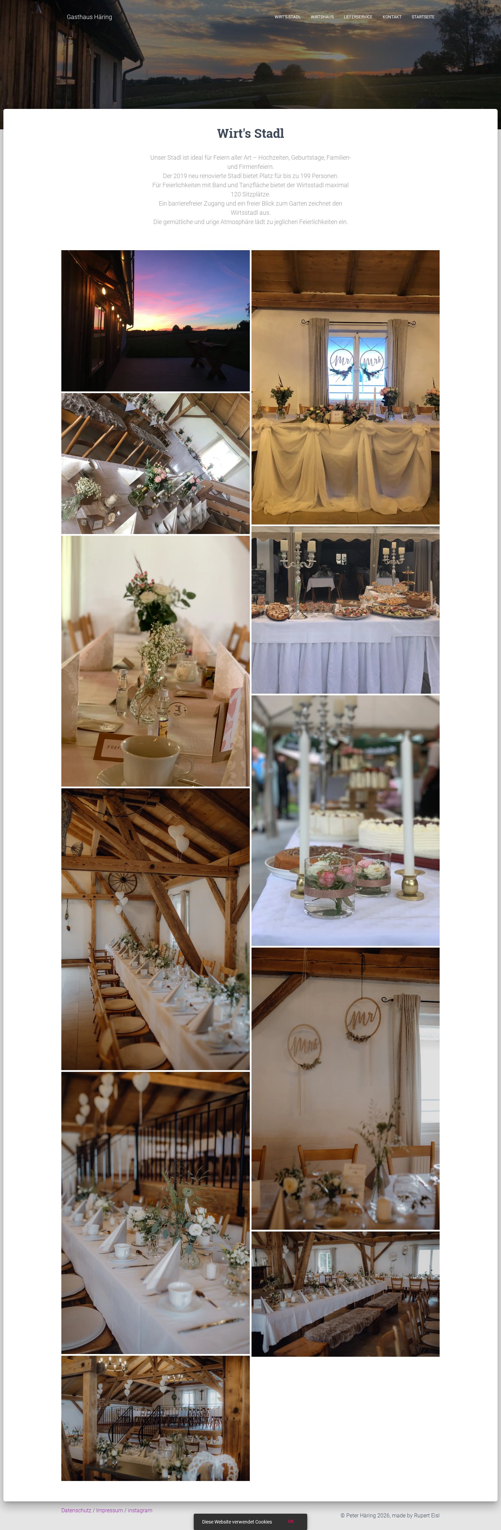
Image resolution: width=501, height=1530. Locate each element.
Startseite (423, 17)
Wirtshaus (322, 17)
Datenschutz (76, 1510)
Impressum (109, 1510)
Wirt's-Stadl (288, 17)
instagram (140, 1510)
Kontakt (392, 17)
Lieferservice (358, 17)
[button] (89, 17)
